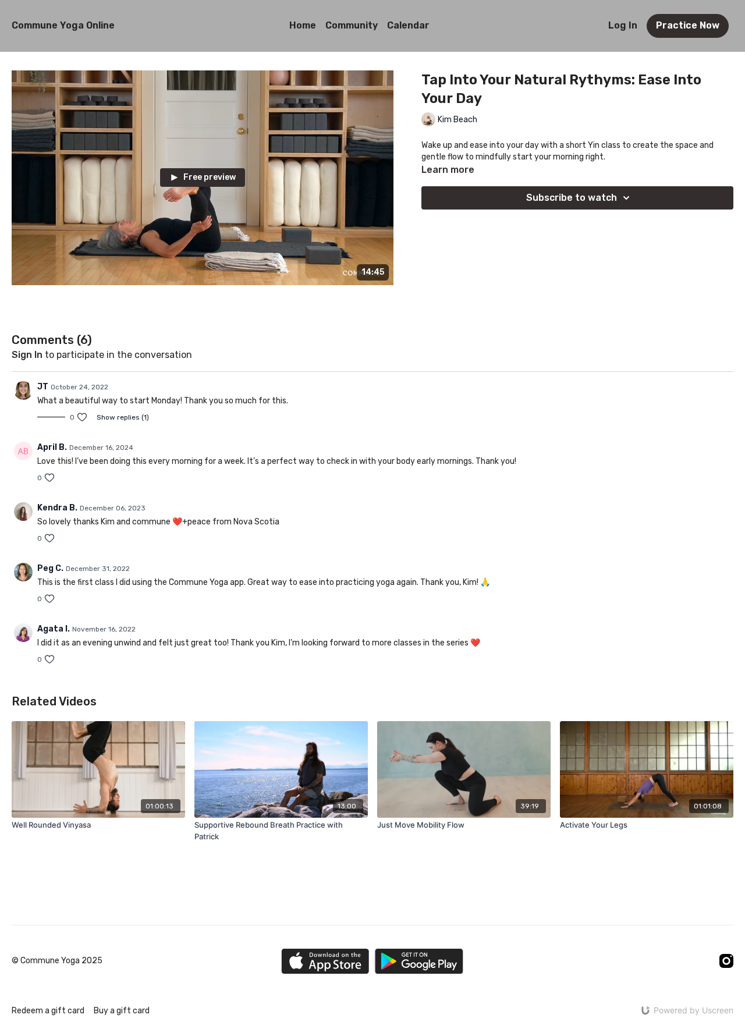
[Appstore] (325, 961)
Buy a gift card (122, 1011)
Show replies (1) (123, 417)
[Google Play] (419, 961)
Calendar (408, 25)
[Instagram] (726, 961)
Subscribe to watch (571, 197)
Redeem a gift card (48, 1011)
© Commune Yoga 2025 (57, 961)
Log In (622, 25)
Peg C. (50, 568)
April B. (52, 447)
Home (302, 25)
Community (351, 25)
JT (42, 387)
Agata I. (53, 629)
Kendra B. (57, 508)
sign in (27, 354)
